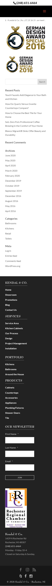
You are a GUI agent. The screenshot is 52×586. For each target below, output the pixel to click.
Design (8, 338)
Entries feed (11, 255)
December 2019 (13, 180)
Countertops (11, 392)
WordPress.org (12, 266)
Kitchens (9, 228)
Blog (7, 304)
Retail (8, 233)
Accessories (11, 397)
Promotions (11, 299)
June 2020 (10, 155)
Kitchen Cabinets (14, 328)
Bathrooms (10, 223)
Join (20, 477)
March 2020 (11, 170)
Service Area (12, 323)
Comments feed (13, 261)
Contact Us (11, 309)
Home (8, 289)
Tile (7, 417)
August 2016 (11, 201)
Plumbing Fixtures (14, 407)
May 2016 (10, 206)
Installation (11, 348)
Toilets (8, 238)
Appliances (10, 402)
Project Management (16, 343)
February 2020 (12, 175)
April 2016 (10, 211)
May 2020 (10, 160)
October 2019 (12, 185)
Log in (8, 250)
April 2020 (10, 165)
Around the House (14, 374)
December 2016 (13, 196)
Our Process (11, 333)
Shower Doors (12, 412)
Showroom (10, 294)
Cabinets (9, 387)
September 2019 (13, 190)
